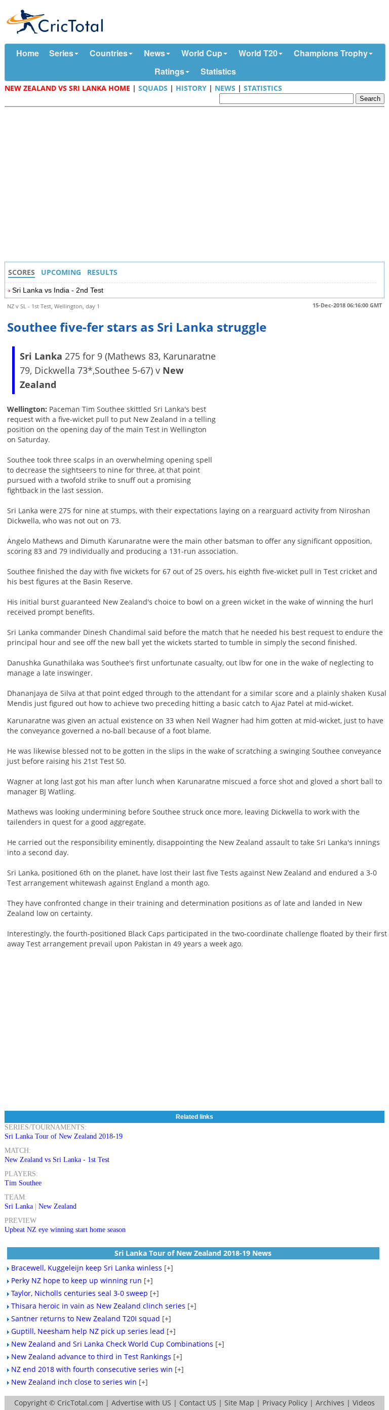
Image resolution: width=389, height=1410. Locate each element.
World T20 (258, 53)
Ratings (169, 71)
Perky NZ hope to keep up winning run (76, 1280)
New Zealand (57, 1206)
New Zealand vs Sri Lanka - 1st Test (57, 1160)
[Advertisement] (197, 186)
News (154, 53)
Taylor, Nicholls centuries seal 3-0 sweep (79, 1293)
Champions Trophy (331, 53)
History (191, 88)
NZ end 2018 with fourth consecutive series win (92, 1369)
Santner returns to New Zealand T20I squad (85, 1318)
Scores (21, 272)
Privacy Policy (284, 1402)
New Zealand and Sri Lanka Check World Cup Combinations (112, 1344)
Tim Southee (23, 1183)
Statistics (218, 71)
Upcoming (61, 272)
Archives (330, 1402)
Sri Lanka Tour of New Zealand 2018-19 (64, 1136)
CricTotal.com (80, 1402)
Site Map (239, 1402)
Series (61, 53)
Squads (153, 88)
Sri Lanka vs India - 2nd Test (57, 290)
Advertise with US (141, 1402)
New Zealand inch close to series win (74, 1382)
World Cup (201, 53)
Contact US (197, 1402)
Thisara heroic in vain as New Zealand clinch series (98, 1306)
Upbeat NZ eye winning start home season (65, 1229)
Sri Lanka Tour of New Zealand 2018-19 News (192, 1253)
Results (102, 272)
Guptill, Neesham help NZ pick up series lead (88, 1331)
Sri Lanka (19, 1206)
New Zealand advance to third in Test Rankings (91, 1356)
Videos (364, 1402)
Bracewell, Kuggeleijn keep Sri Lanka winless (86, 1268)
